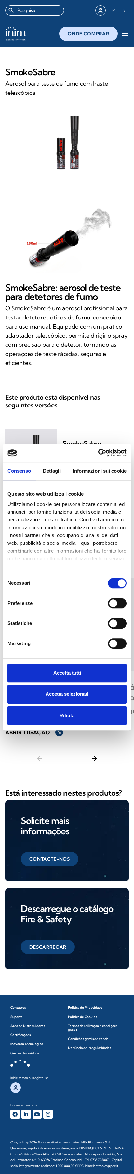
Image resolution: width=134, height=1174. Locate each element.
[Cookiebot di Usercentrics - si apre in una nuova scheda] (98, 453)
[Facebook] (15, 1114)
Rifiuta (67, 715)
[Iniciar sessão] (100, 10)
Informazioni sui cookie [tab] (100, 471)
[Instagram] (48, 1114)
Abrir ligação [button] (33, 732)
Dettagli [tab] (52, 471)
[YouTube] (37, 1114)
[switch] (117, 603)
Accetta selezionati (67, 694)
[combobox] (34, 10)
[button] (49, 859)
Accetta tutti (67, 673)
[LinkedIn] (26, 1114)
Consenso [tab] (19, 471)
